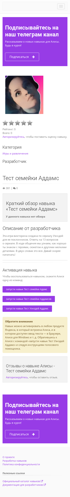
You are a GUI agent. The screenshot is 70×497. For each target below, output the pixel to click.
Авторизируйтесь (13, 136)
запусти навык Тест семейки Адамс (26, 289)
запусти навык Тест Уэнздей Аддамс (27, 308)
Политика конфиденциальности (21, 464)
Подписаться (19, 57)
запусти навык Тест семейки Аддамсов (28, 299)
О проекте (9, 457)
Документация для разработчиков (23, 484)
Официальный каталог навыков (22, 481)
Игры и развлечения (15, 153)
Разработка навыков (15, 460)
